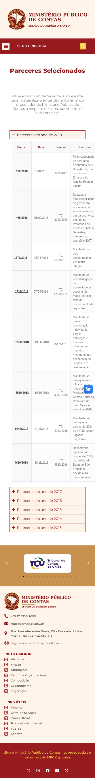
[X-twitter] (67, 771)
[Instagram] (38, 771)
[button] (6, 46)
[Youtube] (57, 771)
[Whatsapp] (28, 771)
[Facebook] (47, 771)
